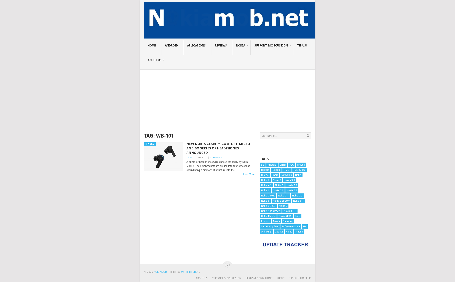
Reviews (221, 45)
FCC (291, 164)
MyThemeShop (190, 271)
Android (171, 45)
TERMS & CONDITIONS (258, 278)
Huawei (265, 175)
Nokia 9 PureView (270, 211)
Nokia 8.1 (298, 200)
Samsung (288, 221)
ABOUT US (154, 60)
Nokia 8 (265, 200)
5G (262, 164)
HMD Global (299, 169)
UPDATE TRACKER (300, 278)
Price (297, 216)
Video (289, 231)
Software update (291, 226)
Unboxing (266, 231)
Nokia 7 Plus (268, 195)
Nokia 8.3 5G (268, 205)
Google (276, 169)
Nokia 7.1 (283, 195)
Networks (286, 175)
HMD (286, 169)
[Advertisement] (227, 94)
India (275, 175)
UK (304, 226)
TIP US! (302, 45)
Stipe (189, 157)
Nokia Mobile (268, 216)
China (283, 164)
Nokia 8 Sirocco (281, 200)
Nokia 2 (265, 180)
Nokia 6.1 (278, 190)
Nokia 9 (283, 205)
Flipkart (265, 169)
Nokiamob (160, 271)
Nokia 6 (265, 190)
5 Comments (216, 157)
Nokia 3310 (290, 211)
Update (279, 231)
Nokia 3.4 (290, 180)
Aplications (196, 45)
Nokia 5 (279, 185)
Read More (249, 174)
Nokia (240, 45)
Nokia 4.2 (266, 185)
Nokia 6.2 (292, 190)
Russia (276, 221)
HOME (152, 45)
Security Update (269, 226)
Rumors (265, 221)
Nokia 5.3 (292, 185)
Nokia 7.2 (297, 195)
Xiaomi (299, 231)
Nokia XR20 (285, 216)
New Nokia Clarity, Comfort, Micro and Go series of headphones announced (218, 148)
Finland (301, 164)
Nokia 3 (277, 180)
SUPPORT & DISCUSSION (271, 45)
